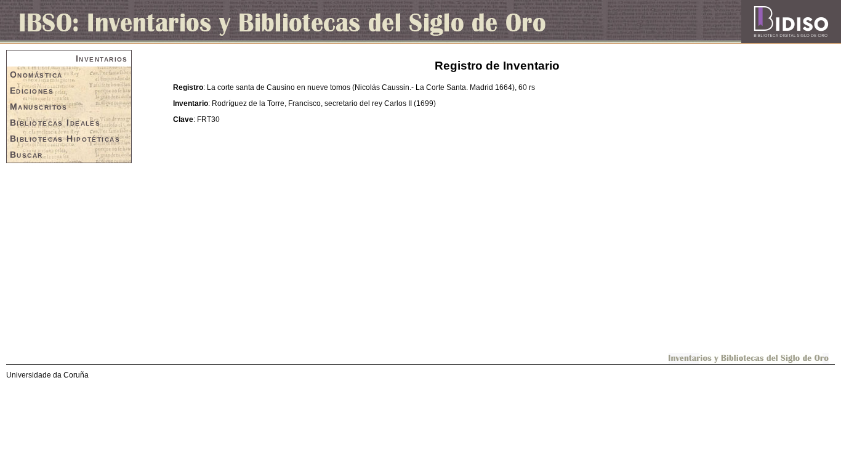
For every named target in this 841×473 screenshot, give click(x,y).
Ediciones (32, 90)
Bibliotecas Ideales (55, 122)
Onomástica (36, 74)
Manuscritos (39, 106)
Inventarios (102, 58)
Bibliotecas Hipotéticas (65, 139)
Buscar (26, 155)
